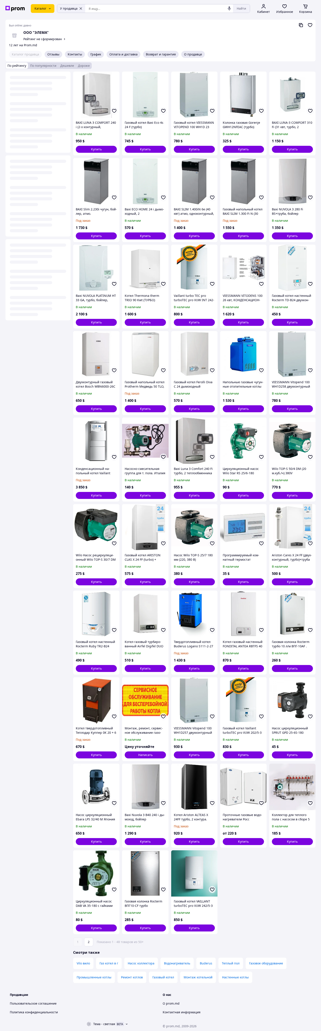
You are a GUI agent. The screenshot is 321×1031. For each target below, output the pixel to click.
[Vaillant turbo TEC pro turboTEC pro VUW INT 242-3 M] (194, 268)
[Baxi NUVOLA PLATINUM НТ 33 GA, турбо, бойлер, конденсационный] (96, 268)
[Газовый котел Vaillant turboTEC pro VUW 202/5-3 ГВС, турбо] (243, 700)
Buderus (206, 963)
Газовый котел (163, 977)
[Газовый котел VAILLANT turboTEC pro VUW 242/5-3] (194, 873)
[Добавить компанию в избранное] (310, 25)
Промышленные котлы (94, 977)
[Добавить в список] (114, 110)
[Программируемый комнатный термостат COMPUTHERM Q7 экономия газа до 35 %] (243, 527)
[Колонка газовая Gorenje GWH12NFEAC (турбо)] (243, 95)
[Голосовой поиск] (229, 8)
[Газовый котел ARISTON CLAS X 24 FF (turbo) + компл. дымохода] (145, 527)
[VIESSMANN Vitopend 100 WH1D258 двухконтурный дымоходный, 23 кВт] (292, 354)
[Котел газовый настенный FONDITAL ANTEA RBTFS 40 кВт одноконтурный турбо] (243, 614)
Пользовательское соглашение (33, 1003)
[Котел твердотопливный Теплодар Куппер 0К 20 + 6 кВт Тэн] (96, 700)
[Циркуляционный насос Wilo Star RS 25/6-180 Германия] (243, 441)
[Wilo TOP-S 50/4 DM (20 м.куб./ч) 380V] (292, 441)
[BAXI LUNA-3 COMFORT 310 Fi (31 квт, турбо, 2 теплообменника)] (292, 95)
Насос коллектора (141, 963)
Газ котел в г (109, 963)
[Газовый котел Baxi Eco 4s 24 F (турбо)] (145, 95)
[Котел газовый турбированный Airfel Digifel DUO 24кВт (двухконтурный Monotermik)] (145, 614)
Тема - (104, 1024)
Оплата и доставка (123, 54)
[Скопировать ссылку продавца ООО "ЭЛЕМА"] (301, 25)
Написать (145, 755)
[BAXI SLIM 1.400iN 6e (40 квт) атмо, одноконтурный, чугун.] (194, 181)
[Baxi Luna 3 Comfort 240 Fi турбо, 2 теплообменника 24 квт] (194, 441)
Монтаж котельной (198, 977)
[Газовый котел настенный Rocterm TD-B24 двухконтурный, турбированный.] (292, 268)
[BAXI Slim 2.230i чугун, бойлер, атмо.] (96, 181)
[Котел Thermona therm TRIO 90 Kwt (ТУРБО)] (145, 268)
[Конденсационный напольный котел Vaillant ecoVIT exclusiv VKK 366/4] (96, 441)
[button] (96, 149)
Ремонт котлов (132, 977)
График (95, 54)
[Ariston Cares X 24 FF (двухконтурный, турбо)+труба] (292, 527)
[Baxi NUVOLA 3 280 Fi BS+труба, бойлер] (292, 181)
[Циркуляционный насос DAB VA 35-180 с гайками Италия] (96, 873)
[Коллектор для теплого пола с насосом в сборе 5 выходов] (292, 787)
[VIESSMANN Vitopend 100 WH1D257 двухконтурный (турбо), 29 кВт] (194, 700)
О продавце (193, 54)
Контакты (75, 54)
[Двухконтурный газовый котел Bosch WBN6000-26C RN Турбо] (96, 354)
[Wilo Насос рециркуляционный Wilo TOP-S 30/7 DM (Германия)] (96, 527)
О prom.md (171, 1003)
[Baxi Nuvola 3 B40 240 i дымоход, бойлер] (145, 787)
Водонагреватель (177, 963)
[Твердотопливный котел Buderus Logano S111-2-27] (194, 614)
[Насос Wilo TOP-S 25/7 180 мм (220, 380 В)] (194, 527)
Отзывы (53, 54)
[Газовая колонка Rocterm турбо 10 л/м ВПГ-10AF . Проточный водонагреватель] (292, 614)
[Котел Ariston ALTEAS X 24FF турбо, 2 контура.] (194, 787)
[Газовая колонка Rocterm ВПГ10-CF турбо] (145, 873)
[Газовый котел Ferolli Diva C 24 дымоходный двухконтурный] (194, 354)
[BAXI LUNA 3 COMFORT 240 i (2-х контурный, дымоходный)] (96, 95)
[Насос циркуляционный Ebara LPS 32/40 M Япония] (96, 787)
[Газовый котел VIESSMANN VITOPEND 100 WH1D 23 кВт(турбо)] (194, 95)
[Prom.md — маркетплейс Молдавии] (15, 8)
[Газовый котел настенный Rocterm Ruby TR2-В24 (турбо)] (96, 614)
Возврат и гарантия (161, 54)
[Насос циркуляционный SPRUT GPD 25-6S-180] (292, 700)
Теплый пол (231, 963)
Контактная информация (181, 1012)
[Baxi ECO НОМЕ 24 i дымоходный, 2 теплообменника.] (145, 181)
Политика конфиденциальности (34, 1012)
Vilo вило (83, 963)
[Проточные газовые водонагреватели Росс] (243, 787)
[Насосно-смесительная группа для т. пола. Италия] (145, 441)
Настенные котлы (235, 977)
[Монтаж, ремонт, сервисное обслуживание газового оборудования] (145, 700)
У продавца (69, 8)
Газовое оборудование (266, 963)
